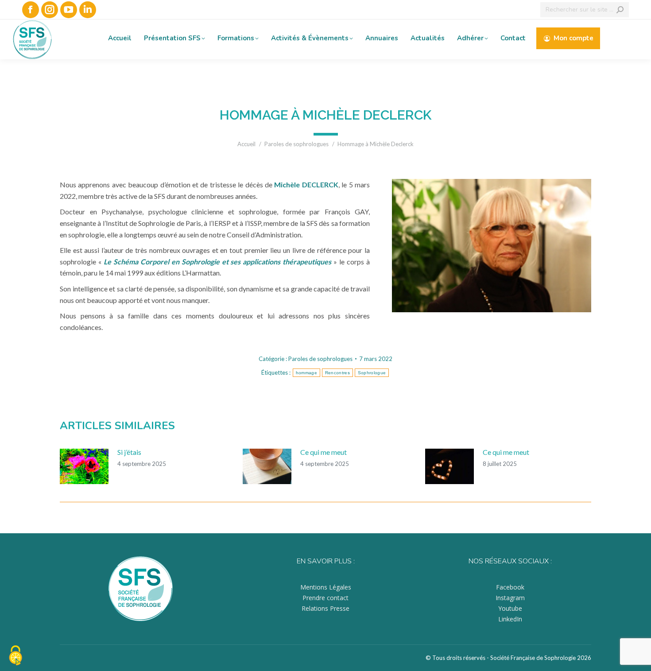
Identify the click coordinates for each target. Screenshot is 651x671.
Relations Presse (325, 608)
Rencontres (337, 372)
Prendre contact (325, 597)
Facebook (510, 587)
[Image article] (84, 466)
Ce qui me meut (323, 452)
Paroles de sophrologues (320, 358)
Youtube (510, 608)
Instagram (510, 597)
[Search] (620, 9)
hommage (306, 372)
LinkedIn (510, 619)
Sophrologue (372, 372)
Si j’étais (129, 452)
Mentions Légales (325, 587)
